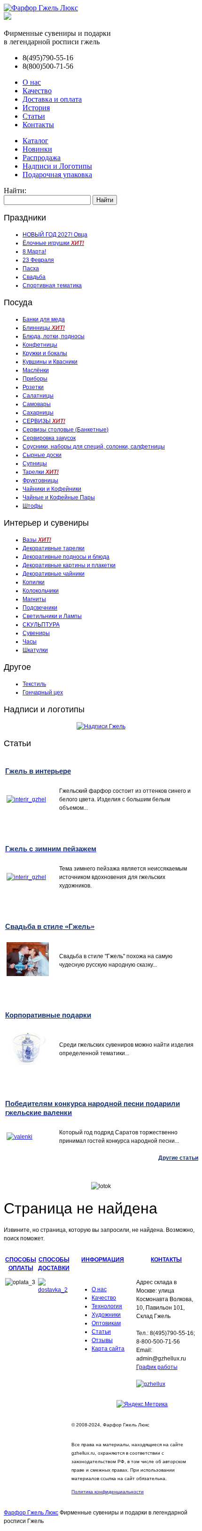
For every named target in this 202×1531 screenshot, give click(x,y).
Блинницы (44, 328)
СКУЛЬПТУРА (41, 624)
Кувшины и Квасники (50, 361)
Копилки (34, 582)
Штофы (33, 506)
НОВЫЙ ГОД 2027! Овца (55, 234)
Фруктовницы (40, 480)
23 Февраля (38, 260)
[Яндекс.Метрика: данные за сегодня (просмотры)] (142, 1404)
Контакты (38, 125)
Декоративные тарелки (54, 548)
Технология (107, 1306)
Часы (30, 641)
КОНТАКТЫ (166, 1259)
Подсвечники (40, 607)
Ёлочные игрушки (53, 243)
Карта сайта (108, 1348)
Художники (106, 1314)
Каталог (35, 141)
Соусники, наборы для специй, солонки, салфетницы (94, 446)
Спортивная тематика (52, 285)
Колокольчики (41, 590)
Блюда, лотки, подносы (54, 336)
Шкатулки (35, 650)
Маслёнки (36, 370)
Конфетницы (40, 345)
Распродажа (42, 158)
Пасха (31, 268)
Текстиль (34, 684)
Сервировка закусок (49, 438)
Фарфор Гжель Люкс (31, 1512)
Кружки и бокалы (45, 353)
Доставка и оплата (52, 99)
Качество (37, 91)
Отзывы (102, 1340)
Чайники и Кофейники (52, 489)
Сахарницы (38, 412)
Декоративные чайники (54, 573)
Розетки (33, 387)
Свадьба (34, 277)
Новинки (37, 149)
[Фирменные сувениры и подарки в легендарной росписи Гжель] (7, 17)
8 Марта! (34, 251)
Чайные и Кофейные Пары (59, 497)
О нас (32, 82)
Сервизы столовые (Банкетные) (66, 429)
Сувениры (36, 633)
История (36, 108)
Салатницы (38, 395)
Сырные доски (42, 455)
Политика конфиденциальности (107, 1491)
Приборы (35, 378)
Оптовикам (106, 1323)
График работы (157, 1367)
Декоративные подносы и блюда (66, 557)
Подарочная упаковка (57, 175)
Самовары (37, 404)
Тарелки (41, 472)
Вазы (37, 540)
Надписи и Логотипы (57, 166)
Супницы (35, 463)
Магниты (34, 599)
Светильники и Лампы (52, 616)
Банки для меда (44, 319)
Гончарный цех (43, 692)
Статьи (34, 116)
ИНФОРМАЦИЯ (102, 1259)
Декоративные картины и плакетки (69, 565)
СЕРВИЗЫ (44, 421)
